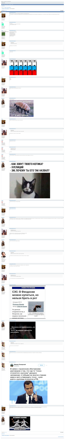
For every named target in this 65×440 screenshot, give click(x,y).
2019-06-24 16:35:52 (14, 200)
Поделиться (10, 12)
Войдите (5, 7)
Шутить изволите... (7, 8)
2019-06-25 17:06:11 (14, 351)
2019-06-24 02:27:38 (14, 128)
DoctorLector (3, 161)
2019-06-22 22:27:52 (14, 30)
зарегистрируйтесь (9, 7)
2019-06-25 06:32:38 (14, 273)
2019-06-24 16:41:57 (14, 207)
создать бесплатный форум (60, 436)
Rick (2, 12)
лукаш (2, 154)
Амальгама (3, 8)
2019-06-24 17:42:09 (14, 217)
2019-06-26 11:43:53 (14, 415)
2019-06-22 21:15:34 (14, 12)
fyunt (2, 22)
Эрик (2, 30)
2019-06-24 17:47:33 (14, 228)
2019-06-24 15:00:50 (14, 161)
